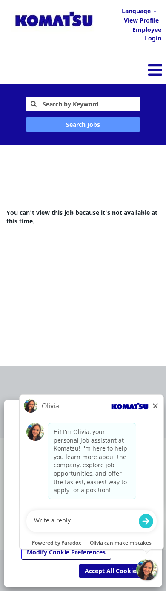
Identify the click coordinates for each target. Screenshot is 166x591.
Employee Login (146, 34)
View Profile (141, 20)
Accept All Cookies (112, 571)
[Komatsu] (53, 20)
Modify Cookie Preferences (66, 552)
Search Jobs (83, 124)
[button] (110, 70)
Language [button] (137, 11)
